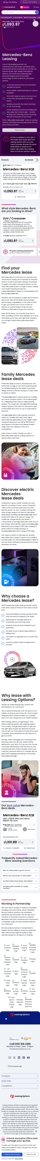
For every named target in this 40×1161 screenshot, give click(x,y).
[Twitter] (14, 1057)
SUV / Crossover (14, 218)
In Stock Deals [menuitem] (17, 17)
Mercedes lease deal (16, 120)
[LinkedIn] (19, 1057)
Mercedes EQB (26, 515)
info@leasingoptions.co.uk (20, 1049)
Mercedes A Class (14, 291)
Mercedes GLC (10, 415)
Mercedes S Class (29, 540)
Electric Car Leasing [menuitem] (30, 17)
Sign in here (19, 1159)
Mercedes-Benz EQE (18, 169)
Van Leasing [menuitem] (32, 2)
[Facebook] (23, 1057)
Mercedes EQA (10, 531)
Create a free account (12, 1154)
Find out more (19, 130)
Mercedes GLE (12, 293)
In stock (36, 160)
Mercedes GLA (10, 397)
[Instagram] (9, 1057)
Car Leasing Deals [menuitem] (6, 17)
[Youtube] (28, 1057)
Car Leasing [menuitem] (12, 2)
